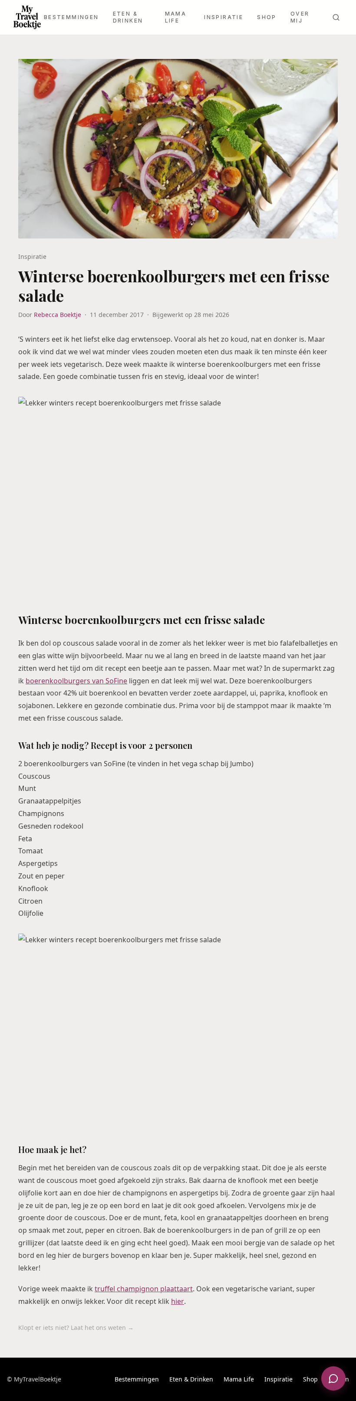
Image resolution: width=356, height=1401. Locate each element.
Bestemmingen (71, 17)
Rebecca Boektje (57, 314)
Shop (267, 17)
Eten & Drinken (128, 17)
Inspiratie (223, 17)
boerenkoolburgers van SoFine (76, 681)
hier (177, 1301)
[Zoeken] (336, 17)
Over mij (300, 17)
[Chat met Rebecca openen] (333, 1378)
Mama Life (176, 17)
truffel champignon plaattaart (144, 1288)
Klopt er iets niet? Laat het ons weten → (76, 1327)
